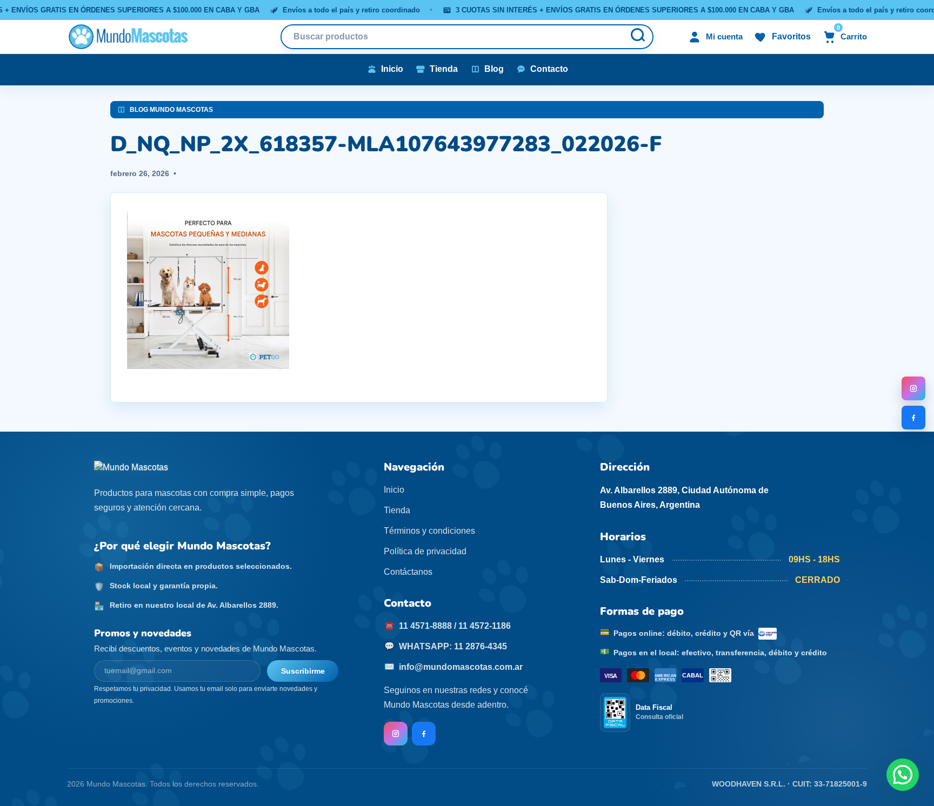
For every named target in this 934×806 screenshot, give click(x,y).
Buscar (637, 36)
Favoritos (791, 36)
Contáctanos (408, 571)
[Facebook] (913, 417)
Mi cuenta (724, 36)
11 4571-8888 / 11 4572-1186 (455, 625)
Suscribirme (303, 671)
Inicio (394, 489)
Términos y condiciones (429, 530)
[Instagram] (913, 388)
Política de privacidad (425, 551)
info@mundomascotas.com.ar (461, 666)
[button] (902, 774)
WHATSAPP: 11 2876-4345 (453, 646)
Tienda (397, 510)
